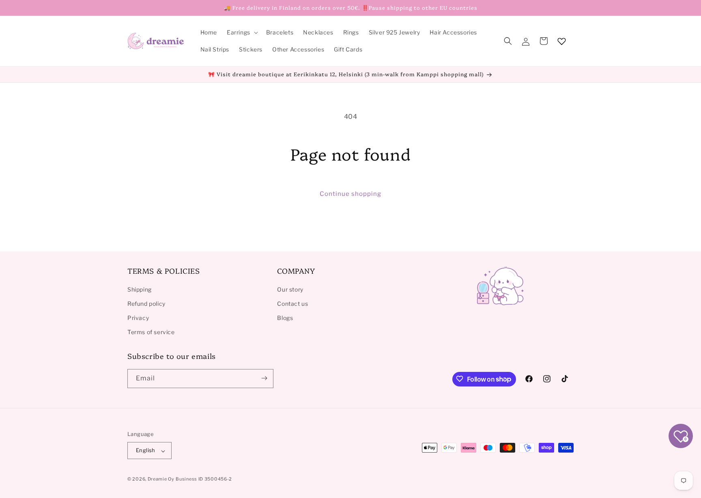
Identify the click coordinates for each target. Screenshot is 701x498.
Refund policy (146, 303)
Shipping (139, 288)
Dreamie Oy (161, 479)
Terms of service (151, 331)
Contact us (292, 303)
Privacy (138, 317)
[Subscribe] (264, 378)
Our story (290, 288)
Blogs (285, 317)
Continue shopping (350, 193)
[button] (241, 32)
